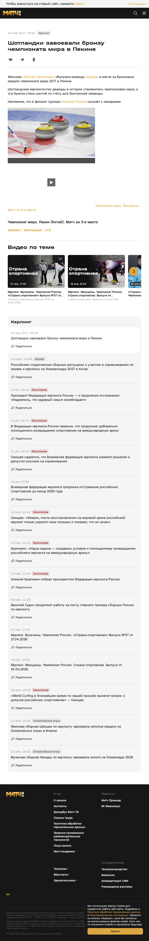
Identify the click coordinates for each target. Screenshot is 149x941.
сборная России (74, 102)
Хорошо (115, 931)
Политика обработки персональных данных (69, 825)
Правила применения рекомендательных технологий (69, 836)
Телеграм (60, 869)
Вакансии (108, 875)
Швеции (92, 77)
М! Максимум (110, 806)
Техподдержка (138, 4)
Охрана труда (63, 818)
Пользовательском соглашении (109, 915)
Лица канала (62, 845)
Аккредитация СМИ (114, 881)
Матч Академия (64, 851)
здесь (79, 4)
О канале (60, 800)
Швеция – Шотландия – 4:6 (29, 230)
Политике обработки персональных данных (113, 912)
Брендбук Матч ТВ (66, 812)
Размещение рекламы (116, 886)
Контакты (60, 806)
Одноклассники (64, 880)
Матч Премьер (111, 800)
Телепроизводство (114, 869)
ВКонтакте (61, 874)
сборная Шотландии (39, 77)
